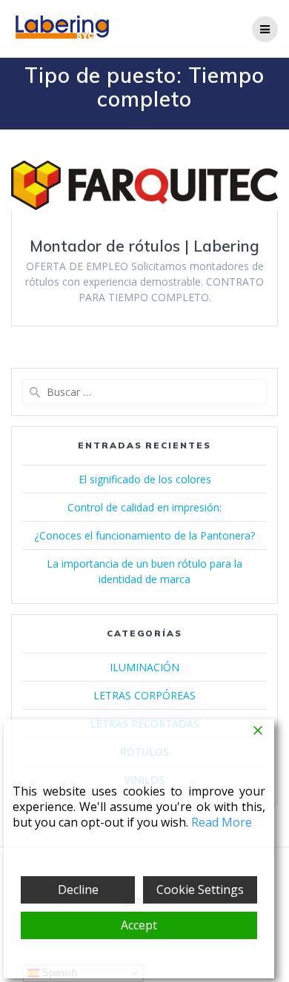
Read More (221, 822)
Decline (78, 889)
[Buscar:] (144, 392)
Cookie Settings (200, 889)
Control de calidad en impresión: (144, 507)
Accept (139, 925)
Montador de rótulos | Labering (144, 245)
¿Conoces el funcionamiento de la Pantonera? (144, 535)
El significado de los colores (145, 479)
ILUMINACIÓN (144, 667)
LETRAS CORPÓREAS (144, 695)
